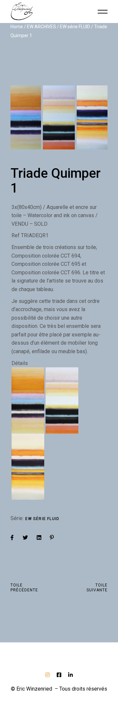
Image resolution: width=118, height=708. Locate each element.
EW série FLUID (42, 518)
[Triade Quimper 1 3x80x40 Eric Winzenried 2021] (58, 117)
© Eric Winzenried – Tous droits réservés (59, 689)
